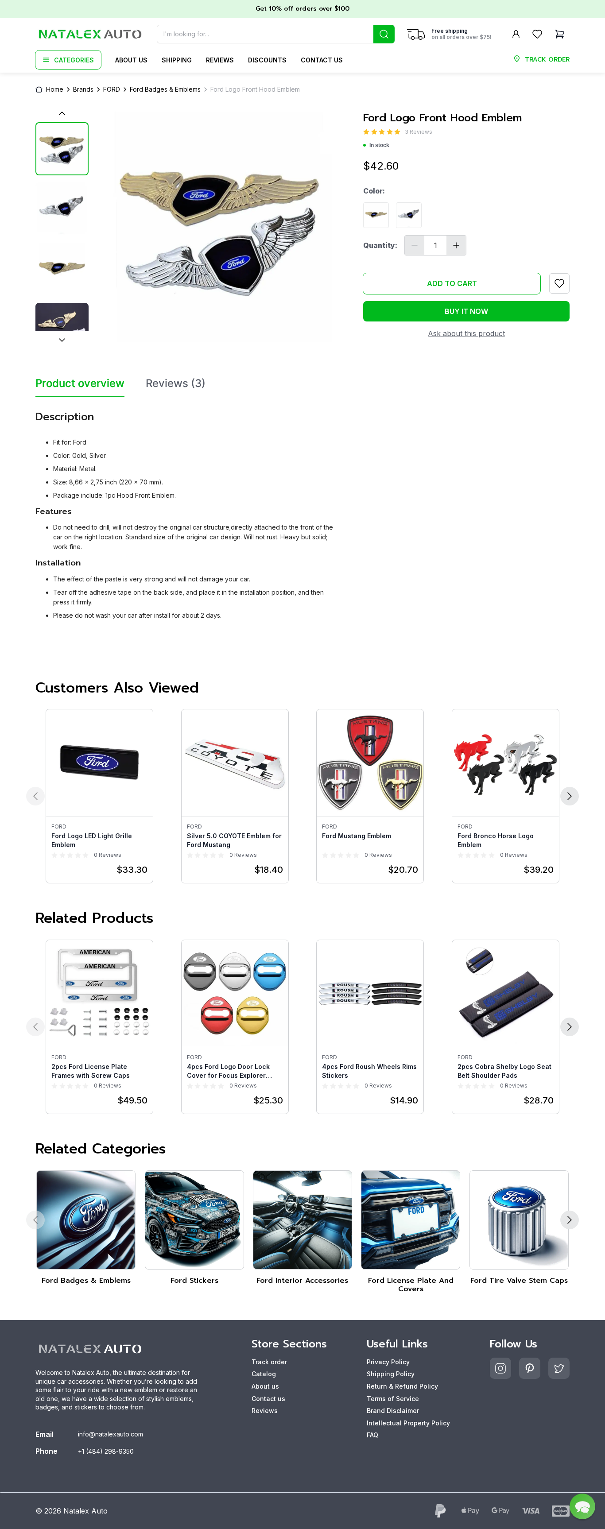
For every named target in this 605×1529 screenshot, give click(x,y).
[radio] (366, 131)
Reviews (220, 60)
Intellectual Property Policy (408, 1423)
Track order (269, 1362)
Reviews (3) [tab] (176, 383)
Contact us (322, 60)
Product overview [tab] (79, 383)
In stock (379, 145)
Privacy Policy (388, 1362)
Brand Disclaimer (393, 1410)
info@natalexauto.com (110, 1434)
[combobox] (275, 34)
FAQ (372, 1435)
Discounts (267, 60)
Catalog (264, 1374)
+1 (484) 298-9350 (106, 1451)
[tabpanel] (186, 512)
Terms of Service (393, 1398)
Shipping (177, 60)
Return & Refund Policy (402, 1386)
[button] (582, 1506)
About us (131, 60)
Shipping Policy (391, 1374)
